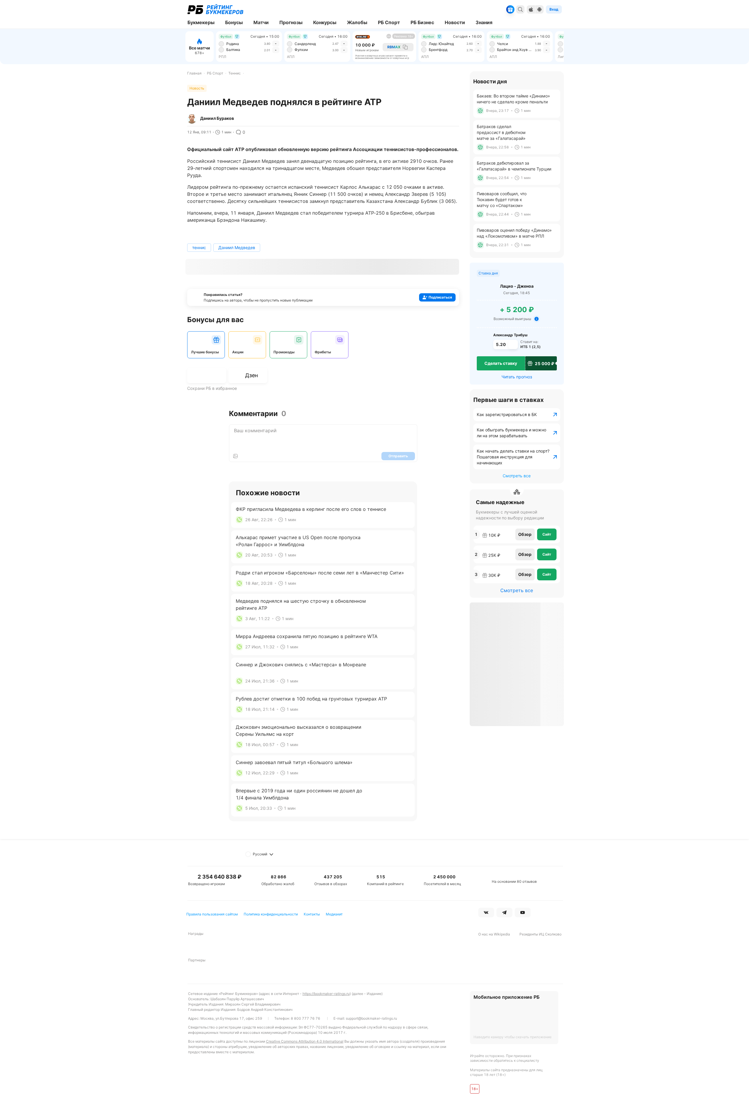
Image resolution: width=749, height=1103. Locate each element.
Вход (553, 9)
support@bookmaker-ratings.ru (371, 1018)
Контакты (312, 914)
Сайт (546, 534)
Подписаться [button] (440, 297)
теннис (199, 247)
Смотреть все (517, 475)
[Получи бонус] (510, 9)
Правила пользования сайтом (212, 914)
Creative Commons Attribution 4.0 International (304, 1041)
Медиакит (334, 914)
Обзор (525, 534)
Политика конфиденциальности (271, 914)
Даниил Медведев (236, 247)
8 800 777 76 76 (305, 1018)
